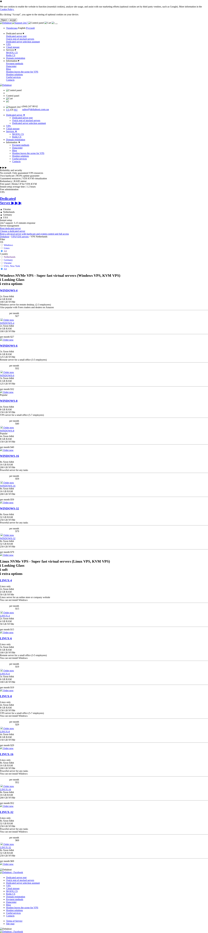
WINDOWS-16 (9, 456)
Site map (10, 923)
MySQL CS (12, 52)
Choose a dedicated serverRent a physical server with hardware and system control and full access (34, 232)
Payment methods (14, 63)
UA (8, 110)
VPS (8, 44)
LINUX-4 (6, 580)
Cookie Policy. (7, 9)
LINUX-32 (6, 812)
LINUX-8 (6, 696)
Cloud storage (12, 47)
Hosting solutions (14, 74)
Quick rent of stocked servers (20, 39)
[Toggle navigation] (56, 23)
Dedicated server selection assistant (23, 41)
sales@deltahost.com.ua (35, 109)
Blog (8, 69)
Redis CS (10, 55)
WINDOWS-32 (9, 508)
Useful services (13, 77)
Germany (8, 260)
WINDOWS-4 (9, 290)
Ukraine (8, 263)
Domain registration (15, 58)
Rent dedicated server (10, 228)
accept (13, 20)
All (5, 251)
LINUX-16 (6, 754)
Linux (7, 248)
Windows (8, 245)
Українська (12, 28)
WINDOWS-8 (9, 400)
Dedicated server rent (16, 36)
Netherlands (9, 257)
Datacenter (11, 66)
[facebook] (11, 872)
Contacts (10, 80)
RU (16, 110)
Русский (30, 28)
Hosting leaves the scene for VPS (22, 71)
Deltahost (4, 236)
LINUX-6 (6, 638)
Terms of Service (14, 921)
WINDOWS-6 (9, 345)
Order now (8, 320)
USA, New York (12, 266)
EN (12, 110)
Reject (4, 20)
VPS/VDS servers (20, 236)
